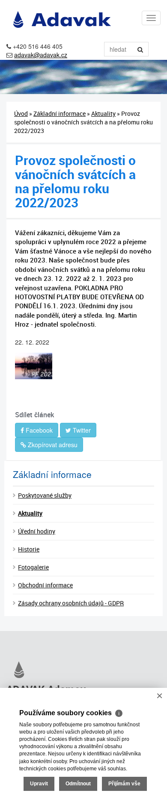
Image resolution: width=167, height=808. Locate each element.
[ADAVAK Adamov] (83, 670)
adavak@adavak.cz (40, 54)
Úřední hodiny (36, 531)
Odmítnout (78, 784)
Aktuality (103, 113)
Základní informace (59, 113)
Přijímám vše (124, 784)
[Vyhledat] (140, 49)
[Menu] (151, 18)
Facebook (38, 430)
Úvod (21, 113)
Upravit (39, 784)
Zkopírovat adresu (52, 444)
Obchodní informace (45, 585)
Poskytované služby (45, 495)
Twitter (81, 430)
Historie (28, 549)
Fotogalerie (33, 567)
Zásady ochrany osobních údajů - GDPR (71, 603)
